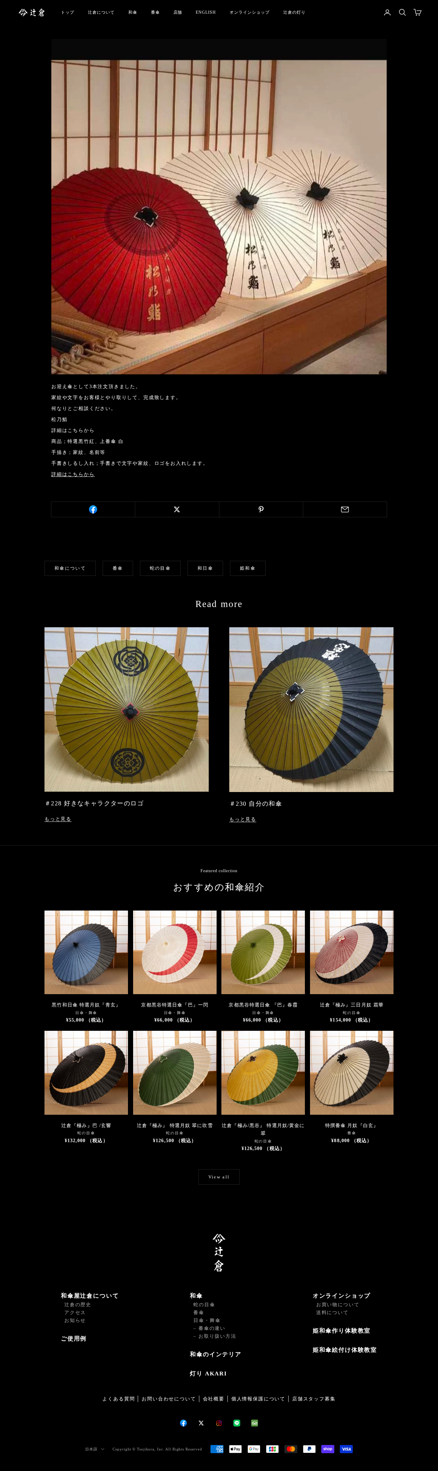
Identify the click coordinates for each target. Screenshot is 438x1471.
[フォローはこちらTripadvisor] (254, 1423)
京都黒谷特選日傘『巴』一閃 (174, 1005)
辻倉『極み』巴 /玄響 (86, 1125)
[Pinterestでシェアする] (261, 509)
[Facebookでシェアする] (93, 509)
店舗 (177, 12)
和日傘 (205, 568)
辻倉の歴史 (77, 1304)
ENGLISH (206, 12)
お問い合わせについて (169, 1398)
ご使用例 (74, 1338)
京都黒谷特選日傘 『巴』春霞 (263, 1005)
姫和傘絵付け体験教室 (345, 1350)
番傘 (155, 12)
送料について (332, 1312)
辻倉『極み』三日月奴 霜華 (352, 1005)
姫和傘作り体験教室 (342, 1330)
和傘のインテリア (216, 1354)
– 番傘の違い (209, 1328)
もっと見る (58, 818)
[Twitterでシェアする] (177, 509)
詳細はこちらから (73, 474)
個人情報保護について (258, 1398)
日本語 (91, 1449)
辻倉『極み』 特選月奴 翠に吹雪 (175, 1125)
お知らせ (75, 1320)
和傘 (132, 12)
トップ (67, 12)
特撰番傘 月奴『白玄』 (351, 1125)
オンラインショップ (250, 12)
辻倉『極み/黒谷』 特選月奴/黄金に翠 (263, 1129)
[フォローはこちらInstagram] (219, 1423)
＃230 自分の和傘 (255, 803)
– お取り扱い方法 (214, 1336)
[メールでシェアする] (345, 509)
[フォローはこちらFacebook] (183, 1423)
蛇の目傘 (160, 568)
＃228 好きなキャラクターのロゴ (94, 803)
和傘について (70, 568)
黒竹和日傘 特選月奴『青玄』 (86, 1005)
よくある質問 (118, 1398)
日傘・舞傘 (206, 1320)
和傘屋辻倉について (90, 1296)
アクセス (75, 1312)
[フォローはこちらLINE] (236, 1423)
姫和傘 (248, 568)
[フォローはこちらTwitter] (201, 1423)
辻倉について (101, 12)
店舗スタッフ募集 (314, 1398)
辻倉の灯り (294, 12)
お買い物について (338, 1304)
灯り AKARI (208, 1373)
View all (219, 1176)
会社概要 (213, 1398)
